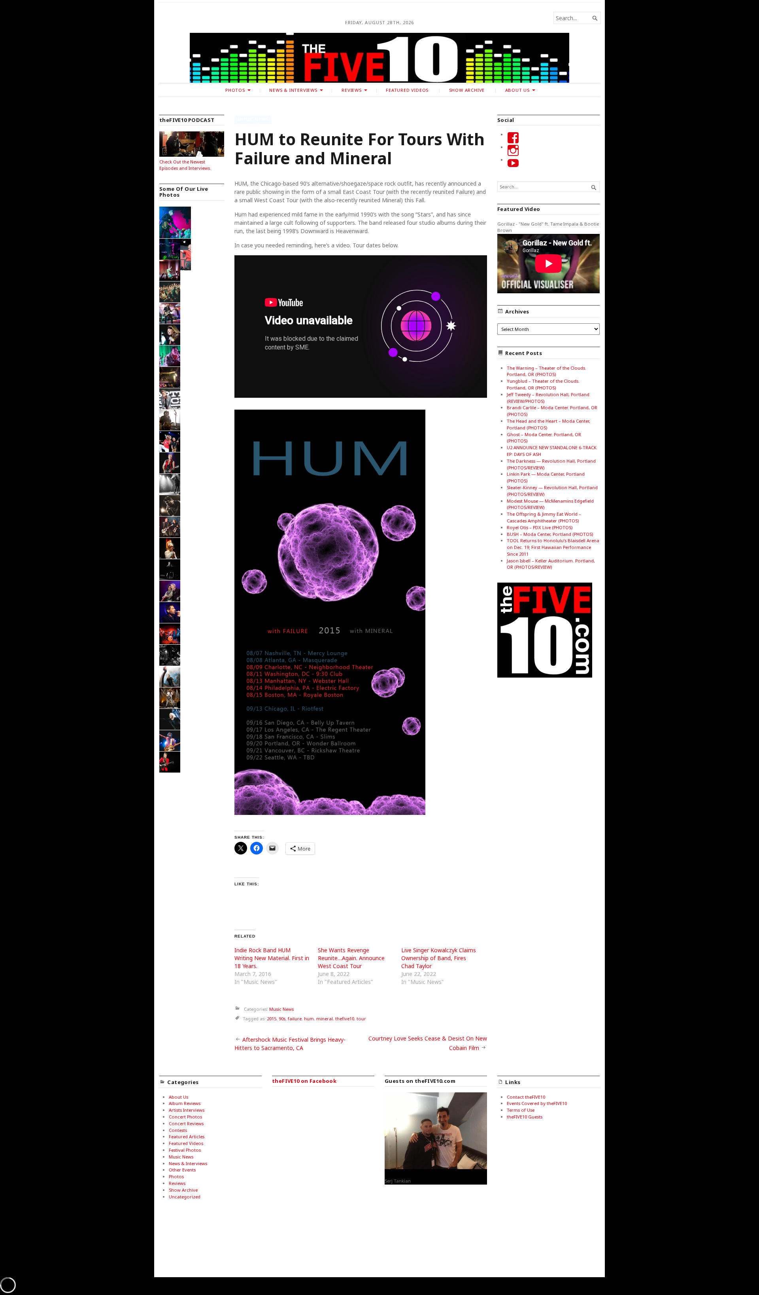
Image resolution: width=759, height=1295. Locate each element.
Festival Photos (185, 1150)
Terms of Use (520, 1110)
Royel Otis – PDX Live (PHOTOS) (539, 527)
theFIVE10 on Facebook (304, 1080)
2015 (271, 1019)
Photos (235, 90)
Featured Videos (407, 90)
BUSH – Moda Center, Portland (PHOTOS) (550, 534)
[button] (175, 223)
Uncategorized (184, 1197)
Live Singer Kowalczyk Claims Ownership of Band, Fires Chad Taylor (438, 958)
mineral (324, 1019)
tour (361, 1019)
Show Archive (467, 90)
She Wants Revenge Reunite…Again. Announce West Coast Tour (351, 958)
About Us (517, 90)
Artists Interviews (186, 1110)
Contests (178, 1130)
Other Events (182, 1170)
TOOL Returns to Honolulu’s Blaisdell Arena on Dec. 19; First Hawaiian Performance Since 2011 (553, 547)
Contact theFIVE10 (526, 1097)
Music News (253, 119)
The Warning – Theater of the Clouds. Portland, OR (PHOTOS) (546, 371)
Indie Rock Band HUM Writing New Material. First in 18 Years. (271, 958)
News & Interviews (293, 90)
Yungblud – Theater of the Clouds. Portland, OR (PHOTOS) (543, 384)
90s (282, 1019)
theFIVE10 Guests (524, 1117)
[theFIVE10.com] (379, 58)
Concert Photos (185, 1117)
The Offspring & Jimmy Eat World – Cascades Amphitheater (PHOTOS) (544, 517)
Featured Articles (186, 1136)
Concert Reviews (186, 1123)
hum (309, 1019)
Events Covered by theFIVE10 (537, 1103)
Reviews (352, 90)
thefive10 (344, 1019)
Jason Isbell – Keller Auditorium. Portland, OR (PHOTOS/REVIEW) (551, 564)
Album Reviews (184, 1103)
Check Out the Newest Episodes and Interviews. (185, 165)
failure (295, 1019)
